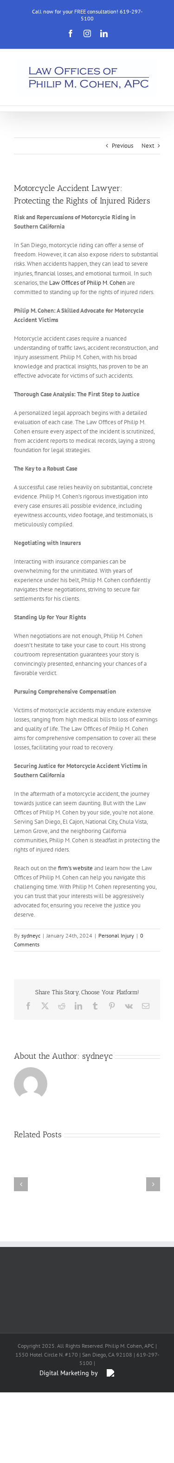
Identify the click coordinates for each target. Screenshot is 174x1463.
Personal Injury (116, 935)
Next (148, 146)
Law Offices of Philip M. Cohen (87, 283)
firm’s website (75, 868)
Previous (122, 146)
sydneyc (30, 935)
